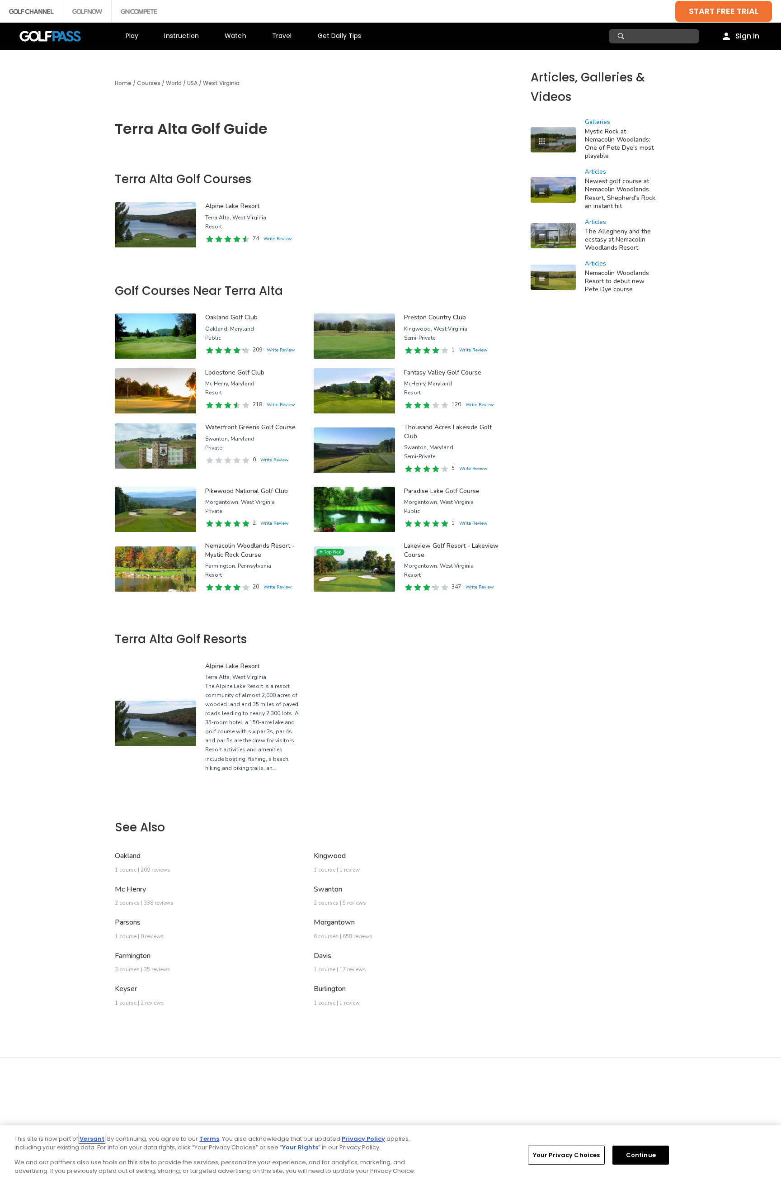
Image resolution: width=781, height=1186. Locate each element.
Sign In (747, 36)
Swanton (328, 889)
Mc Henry (130, 889)
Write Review (277, 239)
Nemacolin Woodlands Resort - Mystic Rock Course (250, 550)
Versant (92, 1138)
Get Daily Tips (340, 35)
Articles (595, 172)
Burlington (330, 989)
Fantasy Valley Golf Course (442, 372)
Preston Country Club (435, 317)
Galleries (597, 122)
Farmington (133, 956)
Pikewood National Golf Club (246, 491)
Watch (235, 35)
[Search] (622, 36)
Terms (209, 1138)
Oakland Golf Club (231, 317)
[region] (390, 1155)
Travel (282, 35)
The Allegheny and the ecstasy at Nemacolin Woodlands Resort (618, 239)
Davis (322, 956)
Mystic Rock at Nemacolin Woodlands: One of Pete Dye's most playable (619, 143)
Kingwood (330, 856)
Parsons (128, 922)
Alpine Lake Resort (232, 206)
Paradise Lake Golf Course (442, 491)
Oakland (128, 856)
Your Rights (300, 1147)
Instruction (181, 35)
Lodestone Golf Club (234, 372)
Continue (641, 1155)
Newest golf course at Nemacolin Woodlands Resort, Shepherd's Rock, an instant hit (621, 193)
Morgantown (334, 922)
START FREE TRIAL (723, 11)
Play (132, 35)
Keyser (126, 989)
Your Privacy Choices (566, 1155)
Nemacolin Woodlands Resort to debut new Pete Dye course (617, 281)
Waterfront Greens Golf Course (250, 427)
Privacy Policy (363, 1138)
